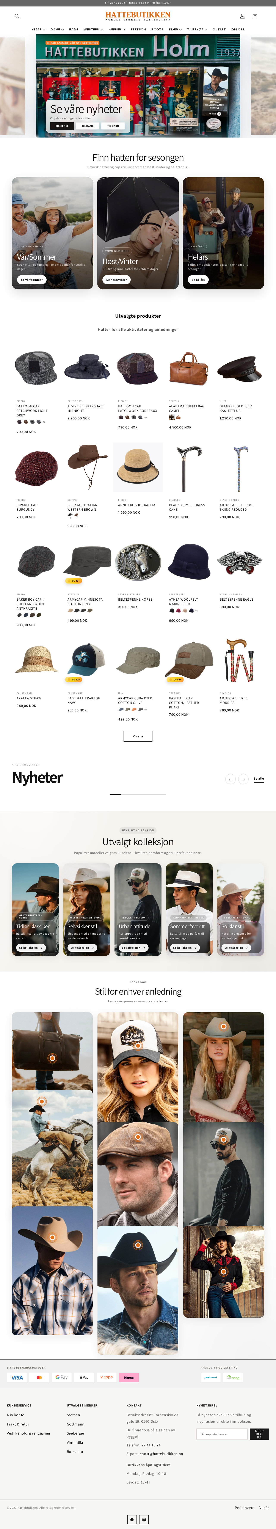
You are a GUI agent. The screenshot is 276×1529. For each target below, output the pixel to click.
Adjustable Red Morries (234, 700)
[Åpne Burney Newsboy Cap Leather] (138, 1137)
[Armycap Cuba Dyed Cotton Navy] (121, 709)
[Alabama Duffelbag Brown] (172, 417)
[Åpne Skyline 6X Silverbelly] (52, 1237)
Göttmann (76, 1424)
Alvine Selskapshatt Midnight (85, 408)
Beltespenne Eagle (236, 599)
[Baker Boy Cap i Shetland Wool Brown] (32, 615)
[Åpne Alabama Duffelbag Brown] (52, 1058)
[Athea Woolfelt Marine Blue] (191, 610)
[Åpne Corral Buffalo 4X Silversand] (224, 1026)
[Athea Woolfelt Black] (172, 610)
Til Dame (88, 125)
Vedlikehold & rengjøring (28, 1433)
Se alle (259, 778)
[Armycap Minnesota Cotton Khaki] (90, 610)
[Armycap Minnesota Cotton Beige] (70, 610)
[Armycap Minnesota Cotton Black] (77, 610)
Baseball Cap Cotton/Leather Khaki (184, 703)
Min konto (16, 1414)
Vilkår (264, 1507)
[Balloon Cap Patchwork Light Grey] (32, 422)
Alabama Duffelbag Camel (187, 408)
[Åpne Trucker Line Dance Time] (138, 1046)
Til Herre (62, 125)
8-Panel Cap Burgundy (27, 507)
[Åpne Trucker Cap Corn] (224, 1140)
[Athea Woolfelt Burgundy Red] (178, 610)
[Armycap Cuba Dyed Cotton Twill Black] (140, 709)
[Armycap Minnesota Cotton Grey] (83, 610)
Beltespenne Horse (135, 599)
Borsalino (75, 1451)
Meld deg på (259, 1434)
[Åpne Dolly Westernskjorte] (224, 1272)
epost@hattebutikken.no (161, 1453)
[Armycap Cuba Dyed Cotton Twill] (134, 709)
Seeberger (76, 1433)
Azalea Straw (29, 698)
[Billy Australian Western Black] (70, 516)
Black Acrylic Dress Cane (187, 507)
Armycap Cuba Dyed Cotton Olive (135, 700)
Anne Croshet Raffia (136, 505)
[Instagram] (144, 1519)
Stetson (73, 1414)
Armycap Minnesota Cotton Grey (85, 601)
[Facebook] (131, 1519)
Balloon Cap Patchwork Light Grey (32, 411)
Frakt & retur (18, 1424)
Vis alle (138, 736)
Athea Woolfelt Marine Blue (183, 601)
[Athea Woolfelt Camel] (185, 610)
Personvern (245, 1507)
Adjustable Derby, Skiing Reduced (236, 507)
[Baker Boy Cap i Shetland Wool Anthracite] (19, 615)
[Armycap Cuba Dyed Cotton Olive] (127, 709)
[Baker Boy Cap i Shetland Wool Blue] (26, 615)
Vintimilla (75, 1442)
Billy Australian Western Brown (82, 507)
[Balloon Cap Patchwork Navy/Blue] (39, 422)
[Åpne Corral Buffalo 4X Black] (138, 1245)
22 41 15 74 (151, 1445)
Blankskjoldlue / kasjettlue (236, 408)
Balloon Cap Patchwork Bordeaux (137, 408)
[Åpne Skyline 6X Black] (42, 1101)
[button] (17, 16)
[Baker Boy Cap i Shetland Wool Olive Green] (39, 615)
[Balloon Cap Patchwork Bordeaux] (19, 422)
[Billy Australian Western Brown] (77, 516)
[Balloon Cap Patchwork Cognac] (26, 422)
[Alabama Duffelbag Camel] (178, 417)
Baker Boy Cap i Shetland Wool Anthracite (31, 604)
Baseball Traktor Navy (83, 700)
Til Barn (113, 125)
